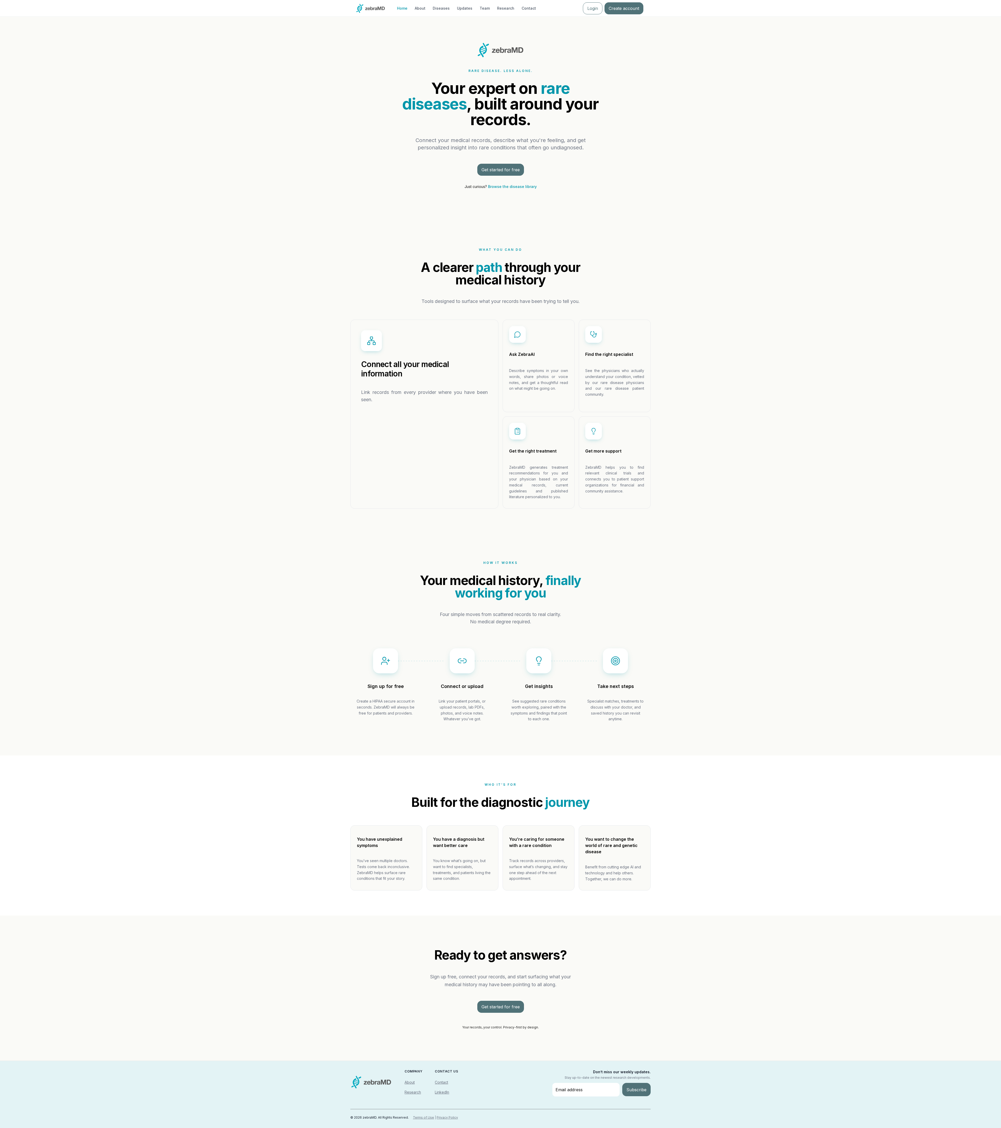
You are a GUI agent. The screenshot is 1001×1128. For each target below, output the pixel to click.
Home (402, 8)
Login (592, 8)
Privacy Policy (447, 1117)
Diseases (441, 8)
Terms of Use (423, 1117)
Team (485, 8)
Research (505, 8)
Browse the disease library (512, 186)
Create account (624, 8)
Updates (464, 8)
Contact (529, 8)
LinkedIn (442, 1092)
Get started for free (500, 169)
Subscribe (636, 1089)
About (420, 8)
